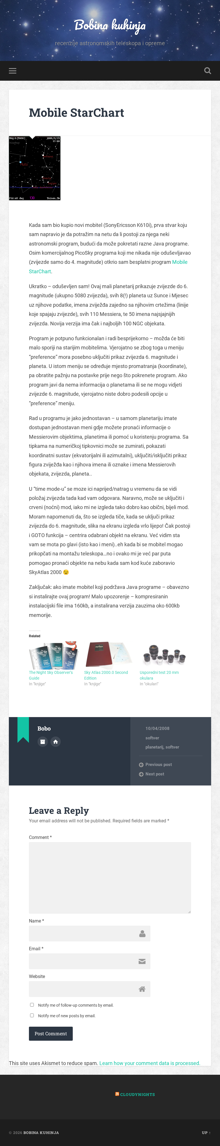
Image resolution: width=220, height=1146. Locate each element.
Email (36, 949)
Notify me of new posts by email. (67, 1016)
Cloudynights (137, 1094)
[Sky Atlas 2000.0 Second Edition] (109, 655)
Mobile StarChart (76, 112)
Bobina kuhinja (110, 24)
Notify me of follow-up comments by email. (76, 1005)
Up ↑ (206, 1132)
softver (152, 738)
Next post (155, 774)
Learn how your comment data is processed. (150, 1063)
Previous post (159, 764)
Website (37, 976)
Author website (55, 742)
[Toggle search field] (207, 70)
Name (36, 921)
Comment (40, 837)
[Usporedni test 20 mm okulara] (164, 655)
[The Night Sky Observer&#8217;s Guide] (53, 655)
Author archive (43, 742)
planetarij (154, 747)
